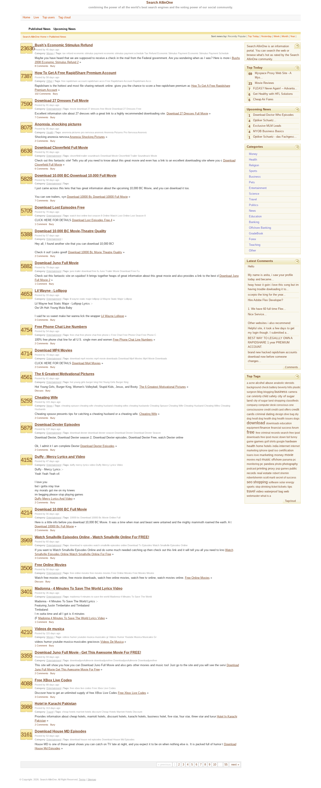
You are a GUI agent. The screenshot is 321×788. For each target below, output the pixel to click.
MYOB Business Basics (268, 131)
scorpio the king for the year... (267, 294)
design (279, 414)
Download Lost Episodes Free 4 (92, 220)
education (286, 423)
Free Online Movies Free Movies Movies (132, 573)
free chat (74, 335)
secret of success (286, 477)
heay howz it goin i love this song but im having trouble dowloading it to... (273, 287)
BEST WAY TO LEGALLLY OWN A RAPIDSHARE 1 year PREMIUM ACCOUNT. (270, 342)
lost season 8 (95, 215)
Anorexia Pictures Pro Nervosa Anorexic (125, 132)
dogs (296, 418)
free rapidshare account (74, 81)
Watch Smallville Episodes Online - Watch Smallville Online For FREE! (92, 537)
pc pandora (267, 464)
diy (297, 414)
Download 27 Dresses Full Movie (62, 100)
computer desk (267, 405)
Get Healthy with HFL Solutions (273, 93)
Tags (58, 53)
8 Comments (41, 66)
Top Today (253, 36)
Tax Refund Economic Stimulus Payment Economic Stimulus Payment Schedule (186, 53)
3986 (26, 706)
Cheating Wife (46, 397)
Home (26, 17)
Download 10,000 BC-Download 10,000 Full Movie (75, 175)
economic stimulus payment (88, 53)
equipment (253, 427)
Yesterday (266, 36)
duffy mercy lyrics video (82, 465)
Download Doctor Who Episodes (273, 114)
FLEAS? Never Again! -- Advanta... (275, 88)
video (260, 491)
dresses (95, 108)
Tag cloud (64, 17)
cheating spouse (70, 405)
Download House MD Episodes (60, 731)
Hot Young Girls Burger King (113, 382)
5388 (26, 234)
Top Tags (254, 376)
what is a (266, 495)
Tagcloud (290, 500)
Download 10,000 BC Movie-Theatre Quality (70, 231)
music (266, 459)
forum (295, 427)
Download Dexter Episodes (57, 424)
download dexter (78, 432)
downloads (272, 423)
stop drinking (263, 486)
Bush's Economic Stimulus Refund (64, 45)
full (288, 437)
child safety (269, 396)
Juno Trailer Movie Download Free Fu (120, 271)
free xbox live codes (80, 688)
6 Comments (41, 168)
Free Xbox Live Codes (104, 688)
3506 (26, 568)
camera (292, 391)
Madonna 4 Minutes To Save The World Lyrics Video (71, 618)
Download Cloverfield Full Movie (61, 147)
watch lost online (78, 215)
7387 (26, 76)
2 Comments (41, 141)
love (256, 455)
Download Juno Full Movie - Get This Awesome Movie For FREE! (88, 652)
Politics (253, 205)
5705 (26, 210)
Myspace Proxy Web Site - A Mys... (273, 75)
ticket (274, 486)
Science (254, 193)
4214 (26, 512)
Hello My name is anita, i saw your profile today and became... (270, 273)
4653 (26, 294)
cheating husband (103, 405)
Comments (291, 367)
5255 (26, 400)
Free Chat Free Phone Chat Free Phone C (133, 335)
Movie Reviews (264, 83)
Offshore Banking (260, 227)
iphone (263, 450)
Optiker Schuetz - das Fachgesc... (275, 136)
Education (255, 216)
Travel (50, 711)
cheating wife (86, 405)
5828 (26, 178)
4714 (26, 353)
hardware (291, 441)
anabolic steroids (284, 382)
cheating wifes (120, 405)
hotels (268, 446)
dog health (265, 418)
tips (290, 486)
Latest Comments (260, 261)
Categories (255, 146)
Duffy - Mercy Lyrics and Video (60, 457)
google (280, 441)
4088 (26, 683)
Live (36, 17)
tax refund (67, 53)
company (252, 405)
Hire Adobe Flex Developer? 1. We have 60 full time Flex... (267, 304)
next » (234, 764)
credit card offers (281, 409)
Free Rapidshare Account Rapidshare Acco (128, 81)
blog (259, 391)
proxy (271, 468)
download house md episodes (85, 739)
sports (251, 486)
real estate (264, 473)
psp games (282, 468)
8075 (26, 127)
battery (273, 387)
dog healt (252, 418)
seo (249, 482)
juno (72, 271)
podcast (251, 468)
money (279, 455)
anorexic (99, 132)
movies (106, 573)
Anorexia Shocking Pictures (87, 137)
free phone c (103, 335)
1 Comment (41, 224)
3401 (26, 591)
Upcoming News (259, 109)
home (259, 446)
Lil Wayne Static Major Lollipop (116, 299)
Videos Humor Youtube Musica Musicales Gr (133, 637)
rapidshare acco (96, 81)
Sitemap (92, 779)
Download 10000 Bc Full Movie (54, 526)
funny (294, 437)
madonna (75, 596)
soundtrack (94, 155)
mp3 (258, 459)
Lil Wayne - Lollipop (51, 291)
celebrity (257, 396)
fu (98, 271)
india (275, 446)
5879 (26, 427)
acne (252, 382)
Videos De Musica (112, 641)
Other (50, 81)
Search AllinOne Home (35, 36)
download (82, 108)
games (259, 441)
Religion (254, 165)
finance (265, 427)
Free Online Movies (50, 565)
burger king (92, 382)
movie (73, 108)
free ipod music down (273, 437)
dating (270, 414)
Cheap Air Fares (263, 99)
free (102, 108)
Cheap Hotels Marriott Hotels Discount (122, 711)
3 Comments (41, 320)
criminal (260, 414)
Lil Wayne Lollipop (112, 316)
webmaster (253, 495)
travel (251, 491)
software (274, 482)
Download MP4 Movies (53, 350)
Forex (252, 239)
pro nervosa (87, 132)
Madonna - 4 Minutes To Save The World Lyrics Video (79, 588)
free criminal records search (272, 432)
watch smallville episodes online (110, 545)
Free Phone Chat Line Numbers (61, 327)
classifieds (292, 400)
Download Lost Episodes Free (60, 207)
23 (250, 83)
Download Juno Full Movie (57, 263)
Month (285, 36)
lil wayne (74, 299)
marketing (266, 455)
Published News (57, 36)
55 (226, 764)
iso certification (283, 450)
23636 (28, 48)
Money (50, 53)
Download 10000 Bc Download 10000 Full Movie (97, 196)
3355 (26, 655)
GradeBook (256, 233)
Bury (52, 66)
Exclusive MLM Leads (267, 125)
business (280, 391)
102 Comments (43, 93)
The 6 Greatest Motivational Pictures (64, 374)
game (250, 441)
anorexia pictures (71, 132)
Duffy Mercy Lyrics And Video (53, 498)
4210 (26, 632)
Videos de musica (49, 629)
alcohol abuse (264, 382)
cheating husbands (139, 405)
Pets (252, 182)
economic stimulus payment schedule (124, 53)
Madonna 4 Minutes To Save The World (131, 596)
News (50, 405)
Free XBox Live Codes (53, 680)
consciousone (255, 409)
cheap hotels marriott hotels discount (81, 711)
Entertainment (54, 108)
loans (250, 455)
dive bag (289, 414)
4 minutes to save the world (94, 596)
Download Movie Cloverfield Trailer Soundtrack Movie (128, 155)
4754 (26, 330)
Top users (48, 17)
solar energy (286, 482)
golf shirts (270, 441)
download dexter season (101, 432)
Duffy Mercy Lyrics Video (109, 465)
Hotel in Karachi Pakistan (55, 703)
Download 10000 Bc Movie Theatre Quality (95, 252)
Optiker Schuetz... (264, 120)
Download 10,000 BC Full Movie (61, 509)
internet (284, 446)
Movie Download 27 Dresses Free (123, 108)
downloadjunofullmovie (81, 660)
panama (287, 459)
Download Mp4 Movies (86, 363)
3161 (26, 734)
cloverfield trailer (78, 155)
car (249, 396)
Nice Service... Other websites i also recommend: (269, 319)
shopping (260, 482)
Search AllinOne (159, 2)
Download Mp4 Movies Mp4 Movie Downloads (142, 358)
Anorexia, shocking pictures (58, 124)
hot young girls (77, 382)
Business (255, 176)
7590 (26, 103)
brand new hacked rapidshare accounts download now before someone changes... (272, 357)
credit (267, 409)
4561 (26, 377)
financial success (281, 427)
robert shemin (281, 473)
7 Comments (41, 117)
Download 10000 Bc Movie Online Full (100, 517)
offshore (276, 459)
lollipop (95, 299)
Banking (254, 222)
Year (292, 36)
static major (85, 299)
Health (50, 132)
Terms (82, 779)
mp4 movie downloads (106, 358)
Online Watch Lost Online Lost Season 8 (124, 215)
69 (250, 74)
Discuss (39, 390)
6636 (26, 150)
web (286, 491)
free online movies (79, 573)
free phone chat (88, 335)
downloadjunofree (103, 660)
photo (278, 464)
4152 (26, 460)
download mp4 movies (81, 358)
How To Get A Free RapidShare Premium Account (75, 73)
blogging (268, 391)
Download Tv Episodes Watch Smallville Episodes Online (158, 545)
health (251, 446)
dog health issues (282, 418)
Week (277, 36)
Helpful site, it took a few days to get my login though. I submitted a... (271, 330)
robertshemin (254, 477)
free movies (96, 573)
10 (214, 764)
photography (290, 464)
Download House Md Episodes (118, 739)
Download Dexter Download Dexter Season (138, 432)
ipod (270, 450)
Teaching (254, 244)
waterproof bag (273, 491)
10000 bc (75, 517)
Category (40, 53)
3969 (26, 540)
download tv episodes (81, 545)
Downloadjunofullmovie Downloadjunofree (135, 660)
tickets (282, 486)
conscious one (285, 405)
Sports (253, 171)
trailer (78, 271)
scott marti (269, 477)
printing (262, 468)
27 (89, 108)
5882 (26, 266)
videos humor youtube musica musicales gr (85, 637)
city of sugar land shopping (269, 400)
